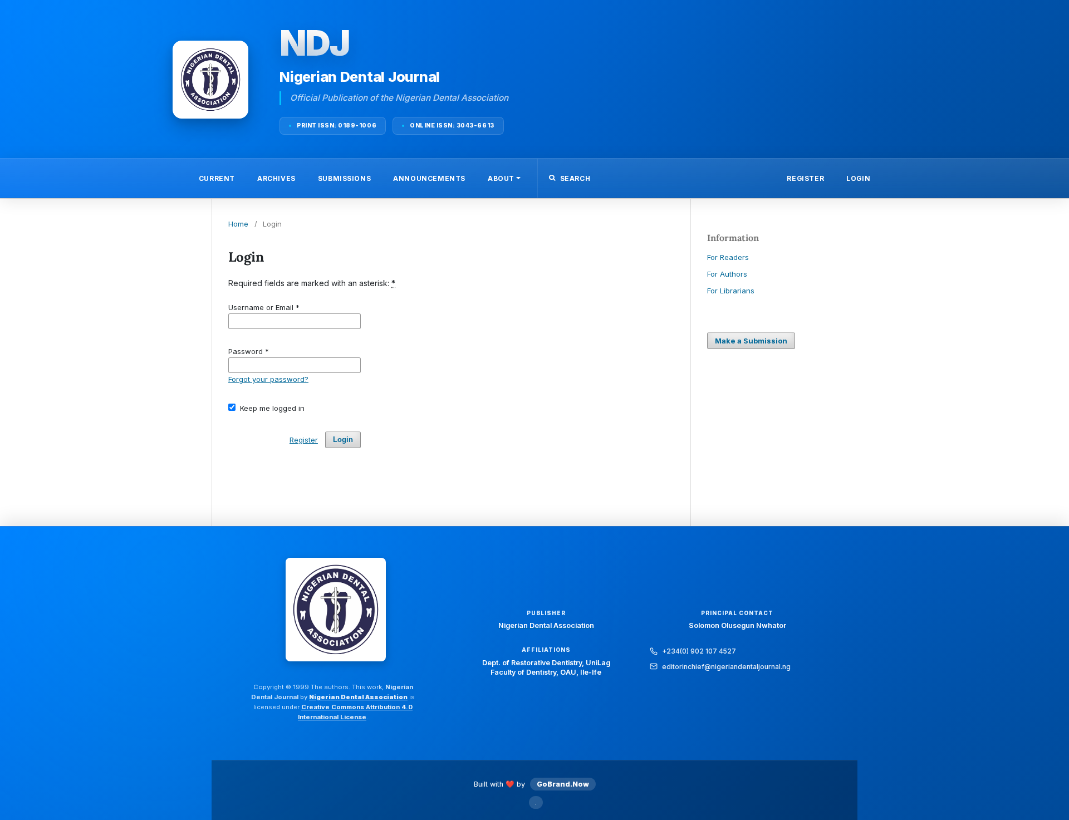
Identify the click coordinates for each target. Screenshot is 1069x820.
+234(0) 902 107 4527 (699, 651)
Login (858, 178)
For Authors (727, 273)
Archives (276, 178)
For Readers (728, 257)
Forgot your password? (268, 379)
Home (238, 223)
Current (217, 178)
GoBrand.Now (563, 784)
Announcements (429, 178)
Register (805, 178)
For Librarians (730, 290)
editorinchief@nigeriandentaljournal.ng (726, 666)
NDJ (314, 43)
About (501, 178)
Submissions (344, 178)
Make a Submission (751, 340)
